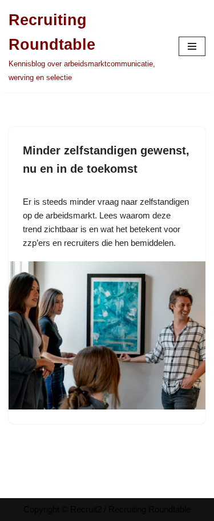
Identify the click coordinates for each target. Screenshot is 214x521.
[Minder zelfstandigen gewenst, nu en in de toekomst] (107, 335)
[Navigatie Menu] (192, 46)
